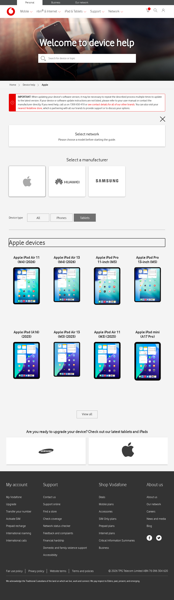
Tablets (85, 218)
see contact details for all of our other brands (111, 104)
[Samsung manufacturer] (107, 181)
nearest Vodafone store (30, 108)
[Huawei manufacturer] (67, 181)
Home (13, 84)
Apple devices (27, 242)
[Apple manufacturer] (27, 181)
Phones (61, 218)
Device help (29, 84)
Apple (45, 84)
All (38, 218)
